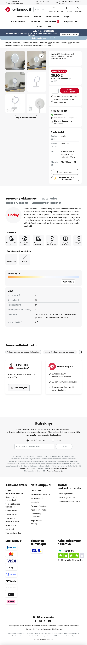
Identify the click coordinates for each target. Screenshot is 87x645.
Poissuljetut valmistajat (55, 471)
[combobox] (40, 9)
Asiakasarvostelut (39, 510)
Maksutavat (10, 525)
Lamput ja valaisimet (12, 43)
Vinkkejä (34, 523)
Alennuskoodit (37, 498)
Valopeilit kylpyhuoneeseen (70, 43)
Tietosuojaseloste (65, 493)
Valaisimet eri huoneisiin (30, 43)
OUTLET (39, 27)
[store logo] (18, 9)
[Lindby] (13, 215)
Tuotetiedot (48, 198)
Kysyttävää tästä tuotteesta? (66, 179)
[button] (15, 82)
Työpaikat (35, 513)
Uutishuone (36, 516)
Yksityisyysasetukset (16, 626)
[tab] (21, 198)
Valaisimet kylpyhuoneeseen (50, 43)
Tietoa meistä (37, 490)
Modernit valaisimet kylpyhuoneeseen (60, 352)
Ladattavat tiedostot (46, 203)
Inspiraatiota (36, 520)
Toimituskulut (11, 514)
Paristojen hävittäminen (34, 629)
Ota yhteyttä (11, 510)
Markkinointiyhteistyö (40, 494)
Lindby (64, 136)
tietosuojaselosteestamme (57, 468)
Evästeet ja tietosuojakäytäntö (68, 626)
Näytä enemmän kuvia (26, 117)
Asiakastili (9, 529)
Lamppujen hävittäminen (53, 629)
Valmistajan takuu (13, 533)
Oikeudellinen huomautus (69, 501)
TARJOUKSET (50, 21)
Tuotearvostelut (16, 203)
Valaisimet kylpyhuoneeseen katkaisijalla (23, 352)
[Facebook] (37, 621)
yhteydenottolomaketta (28, 468)
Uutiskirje (35, 502)
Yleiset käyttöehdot (66, 497)
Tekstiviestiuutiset (39, 506)
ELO (69, 34)
